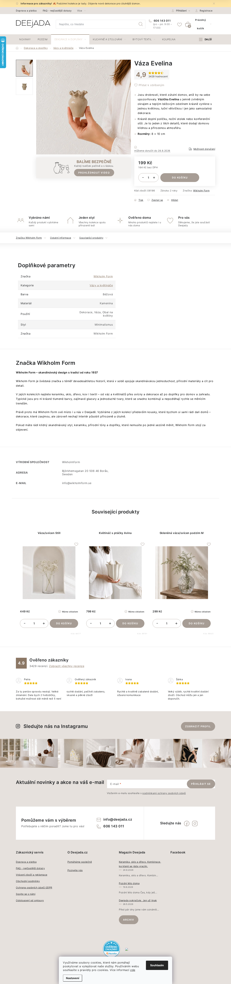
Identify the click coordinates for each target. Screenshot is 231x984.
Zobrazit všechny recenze (66, 666)
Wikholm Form (201, 190)
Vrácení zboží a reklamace (31, 874)
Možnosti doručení (204, 148)
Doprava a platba (26, 10)
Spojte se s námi (25, 894)
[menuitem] (25, 39)
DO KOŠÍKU (180, 177)
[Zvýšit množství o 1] (154, 178)
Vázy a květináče (101, 285)
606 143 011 (162, 20)
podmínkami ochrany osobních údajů (164, 793)
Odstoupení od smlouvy (30, 900)
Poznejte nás (75, 870)
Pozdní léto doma (129, 883)
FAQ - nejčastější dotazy (57, 10)
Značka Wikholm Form (29, 237)
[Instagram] (195, 823)
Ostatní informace (60, 237)
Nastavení (72, 978)
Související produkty (91, 237)
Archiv (128, 919)
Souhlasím (157, 965)
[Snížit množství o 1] (143, 178)
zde (132, 970)
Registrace (206, 10)
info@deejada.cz (117, 819)
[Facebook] (186, 823)
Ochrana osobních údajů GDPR (34, 887)
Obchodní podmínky (28, 881)
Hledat (140, 24)
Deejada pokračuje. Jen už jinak (138, 900)
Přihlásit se (201, 783)
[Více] (205, 39)
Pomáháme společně (79, 861)
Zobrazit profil (198, 726)
